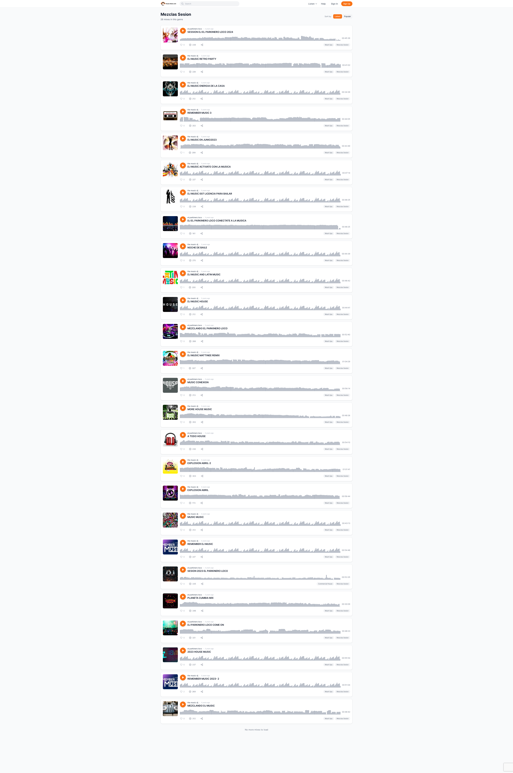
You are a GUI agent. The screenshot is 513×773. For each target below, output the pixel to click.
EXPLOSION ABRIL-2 (199, 463)
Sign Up (346, 4)
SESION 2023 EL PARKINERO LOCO (207, 571)
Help (323, 3)
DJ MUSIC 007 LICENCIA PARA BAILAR (209, 193)
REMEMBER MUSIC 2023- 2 (203, 678)
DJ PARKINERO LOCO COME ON (205, 624)
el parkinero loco (194, 29)
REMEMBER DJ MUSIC (200, 544)
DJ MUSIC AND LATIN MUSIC (203, 274)
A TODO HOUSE (196, 436)
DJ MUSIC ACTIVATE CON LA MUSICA (209, 166)
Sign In (334, 3)
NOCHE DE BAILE (197, 247)
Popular (347, 16)
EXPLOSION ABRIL (198, 490)
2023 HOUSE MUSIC (199, 651)
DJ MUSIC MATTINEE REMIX (203, 355)
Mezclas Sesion (343, 45)
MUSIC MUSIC (195, 517)
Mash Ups (328, 45)
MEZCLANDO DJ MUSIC (201, 705)
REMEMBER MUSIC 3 (199, 112)
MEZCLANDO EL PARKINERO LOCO (207, 328)
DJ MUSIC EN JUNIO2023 (202, 139)
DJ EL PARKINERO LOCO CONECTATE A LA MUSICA (216, 220)
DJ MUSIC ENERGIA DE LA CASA (206, 85)
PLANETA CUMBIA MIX (200, 597)
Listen (311, 3)
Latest (337, 16)
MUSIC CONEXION (198, 382)
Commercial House (325, 584)
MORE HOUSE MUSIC (199, 409)
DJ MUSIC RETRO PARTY (201, 59)
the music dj (192, 56)
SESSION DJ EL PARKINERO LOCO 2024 (210, 32)
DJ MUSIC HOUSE (197, 301)
